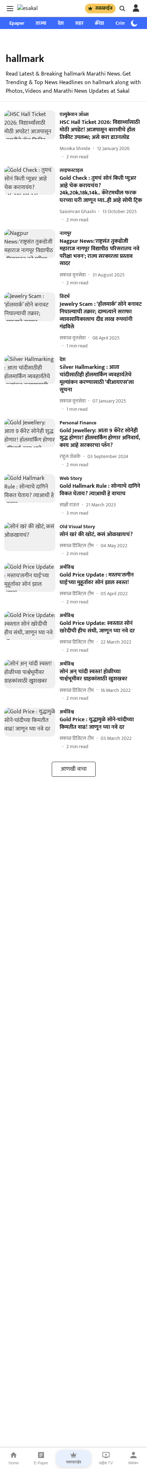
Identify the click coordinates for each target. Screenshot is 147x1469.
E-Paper (41, 1463)
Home (14, 1463)
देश (61, 23)
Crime (122, 23)
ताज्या (41, 23)
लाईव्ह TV (106, 1463)
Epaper (16, 23)
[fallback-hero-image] (32, 135)
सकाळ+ (133, 1463)
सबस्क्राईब (103, 8)
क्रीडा (99, 23)
